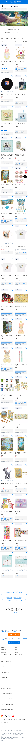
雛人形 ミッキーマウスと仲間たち (7, 307)
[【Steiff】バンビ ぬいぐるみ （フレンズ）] (7, 589)
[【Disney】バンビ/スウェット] (7, 84)
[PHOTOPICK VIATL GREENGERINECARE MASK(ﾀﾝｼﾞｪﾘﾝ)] (7, 619)
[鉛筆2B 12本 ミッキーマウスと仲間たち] (7, 532)
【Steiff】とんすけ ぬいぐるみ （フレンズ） (20, 600)
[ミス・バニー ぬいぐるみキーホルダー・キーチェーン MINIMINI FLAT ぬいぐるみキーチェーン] (7, 53)
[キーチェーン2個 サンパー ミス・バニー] (21, 53)
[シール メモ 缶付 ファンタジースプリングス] (21, 385)
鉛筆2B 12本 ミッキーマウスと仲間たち (6, 541)
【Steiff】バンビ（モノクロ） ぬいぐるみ (7, 484)
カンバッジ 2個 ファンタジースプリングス (20, 214)
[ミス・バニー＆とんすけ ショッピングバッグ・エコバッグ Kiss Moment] (21, 84)
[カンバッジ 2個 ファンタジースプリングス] (21, 205)
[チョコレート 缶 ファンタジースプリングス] (7, 176)
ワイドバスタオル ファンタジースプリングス (21, 453)
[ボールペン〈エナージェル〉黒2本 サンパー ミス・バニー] (21, 356)
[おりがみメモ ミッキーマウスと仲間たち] (7, 503)
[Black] (4, 286)
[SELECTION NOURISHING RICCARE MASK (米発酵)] (7, 649)
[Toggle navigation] (2, 6)
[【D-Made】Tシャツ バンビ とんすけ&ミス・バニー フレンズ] (21, 267)
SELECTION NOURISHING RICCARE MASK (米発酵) (6, 661)
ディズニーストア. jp (18, 102)
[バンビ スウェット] (21, 649)
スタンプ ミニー (18, 511)
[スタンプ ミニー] (21, 503)
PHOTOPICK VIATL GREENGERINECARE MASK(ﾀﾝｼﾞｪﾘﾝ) (7, 630)
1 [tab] (13, 3)
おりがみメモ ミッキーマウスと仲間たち (7, 512)
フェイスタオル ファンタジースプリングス (21, 425)
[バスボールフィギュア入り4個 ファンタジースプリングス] (7, 205)
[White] (16, 256)
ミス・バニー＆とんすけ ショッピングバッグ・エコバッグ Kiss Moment (21, 95)
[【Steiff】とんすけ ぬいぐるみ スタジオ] (7, 679)
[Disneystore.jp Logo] (14, 6)
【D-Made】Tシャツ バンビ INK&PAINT (6, 276)
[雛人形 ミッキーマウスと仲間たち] (7, 298)
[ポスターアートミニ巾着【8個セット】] (7, 385)
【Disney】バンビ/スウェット (6, 94)
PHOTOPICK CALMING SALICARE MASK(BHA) (19, 630)
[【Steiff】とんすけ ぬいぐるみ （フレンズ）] (21, 589)
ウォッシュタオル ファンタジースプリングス (7, 453)
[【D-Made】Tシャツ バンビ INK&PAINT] (7, 267)
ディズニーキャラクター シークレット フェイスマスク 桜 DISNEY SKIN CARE (21, 185)
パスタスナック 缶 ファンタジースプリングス (7, 425)
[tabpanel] (14, 2)
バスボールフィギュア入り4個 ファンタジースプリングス (7, 214)
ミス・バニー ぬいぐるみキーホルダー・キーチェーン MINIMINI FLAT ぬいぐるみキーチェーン (7, 62)
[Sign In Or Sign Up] (5, 6)
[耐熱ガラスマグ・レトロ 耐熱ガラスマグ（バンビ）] (7, 234)
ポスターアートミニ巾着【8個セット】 (7, 396)
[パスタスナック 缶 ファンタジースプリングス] (7, 416)
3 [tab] (15, 3)
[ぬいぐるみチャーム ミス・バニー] (21, 327)
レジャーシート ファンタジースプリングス (21, 307)
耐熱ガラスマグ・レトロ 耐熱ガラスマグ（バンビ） (6, 246)
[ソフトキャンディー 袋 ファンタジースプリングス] (21, 473)
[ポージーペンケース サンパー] (7, 356)
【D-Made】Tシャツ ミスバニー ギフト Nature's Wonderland (21, 246)
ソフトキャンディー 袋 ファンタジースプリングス (21, 484)
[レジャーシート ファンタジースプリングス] (21, 298)
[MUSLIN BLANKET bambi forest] (21, 561)
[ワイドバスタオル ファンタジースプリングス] (21, 444)
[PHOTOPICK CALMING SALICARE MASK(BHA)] (21, 619)
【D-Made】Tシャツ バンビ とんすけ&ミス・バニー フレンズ (21, 276)
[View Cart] (25, 6)
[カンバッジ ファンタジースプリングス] (7, 710)
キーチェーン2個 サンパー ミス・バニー (20, 62)
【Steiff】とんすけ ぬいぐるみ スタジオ (7, 690)
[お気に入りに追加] (12, 45)
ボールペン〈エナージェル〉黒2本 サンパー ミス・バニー (21, 365)
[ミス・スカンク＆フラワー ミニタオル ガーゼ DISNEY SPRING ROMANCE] (7, 146)
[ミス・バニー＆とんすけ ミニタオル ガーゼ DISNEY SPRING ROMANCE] (7, 115)
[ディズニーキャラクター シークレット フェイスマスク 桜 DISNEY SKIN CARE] (21, 176)
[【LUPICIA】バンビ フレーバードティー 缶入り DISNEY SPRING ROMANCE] (21, 146)
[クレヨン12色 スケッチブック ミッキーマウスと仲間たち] (21, 532)
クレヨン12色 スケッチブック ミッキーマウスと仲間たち (21, 541)
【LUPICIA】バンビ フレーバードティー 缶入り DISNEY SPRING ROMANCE (21, 155)
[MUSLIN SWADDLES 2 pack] (7, 561)
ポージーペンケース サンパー (6, 364)
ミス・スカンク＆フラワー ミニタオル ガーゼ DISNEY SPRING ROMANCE (7, 155)
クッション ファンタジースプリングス (7, 336)
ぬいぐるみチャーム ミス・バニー (21, 336)
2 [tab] (14, 3)
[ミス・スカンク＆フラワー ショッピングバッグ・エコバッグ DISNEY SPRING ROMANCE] (21, 115)
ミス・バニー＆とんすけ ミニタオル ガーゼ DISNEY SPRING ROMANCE (7, 124)
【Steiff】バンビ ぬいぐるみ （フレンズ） (7, 600)
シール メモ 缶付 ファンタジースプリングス (21, 396)
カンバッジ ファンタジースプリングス (7, 721)
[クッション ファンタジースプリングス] (7, 327)
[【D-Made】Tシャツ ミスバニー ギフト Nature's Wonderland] (21, 234)
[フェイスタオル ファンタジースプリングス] (21, 416)
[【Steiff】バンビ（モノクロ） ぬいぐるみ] (7, 473)
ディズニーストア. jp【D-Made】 (20, 252)
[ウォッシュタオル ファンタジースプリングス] (7, 444)
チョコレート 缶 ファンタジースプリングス (7, 185)
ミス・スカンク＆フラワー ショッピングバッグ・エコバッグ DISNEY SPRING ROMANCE (21, 124)
